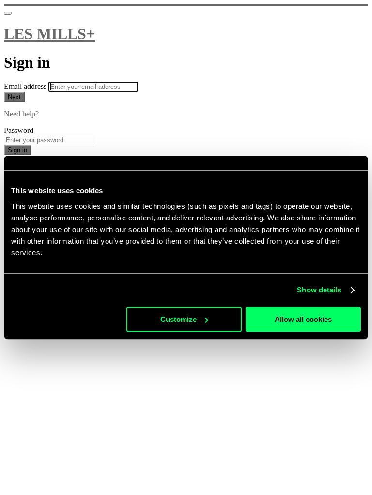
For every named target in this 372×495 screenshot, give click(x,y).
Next (14, 97)
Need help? (21, 114)
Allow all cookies (303, 319)
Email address (26, 86)
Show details (319, 290)
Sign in (17, 150)
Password (18, 130)
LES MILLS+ (49, 34)
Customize (178, 319)
